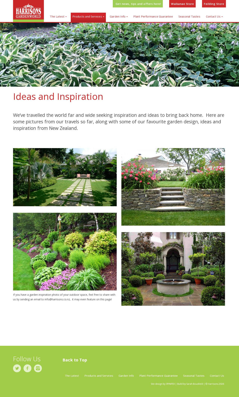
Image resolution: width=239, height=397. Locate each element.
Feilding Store (214, 4)
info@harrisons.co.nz (57, 299)
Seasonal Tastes (189, 16)
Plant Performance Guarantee (153, 16)
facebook (27, 368)
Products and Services (87, 16)
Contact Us (213, 16)
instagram (38, 368)
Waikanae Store (182, 4)
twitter (17, 368)
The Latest (57, 16)
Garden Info (117, 16)
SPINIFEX (170, 383)
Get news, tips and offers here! (138, 4)
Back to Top (75, 360)
